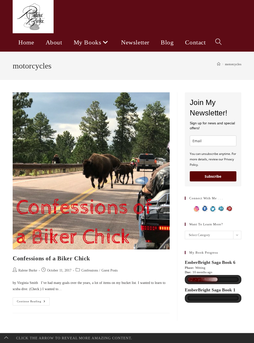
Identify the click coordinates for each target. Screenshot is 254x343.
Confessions (89, 270)
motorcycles (233, 64)
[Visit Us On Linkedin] (221, 208)
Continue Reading (33, 303)
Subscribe (213, 176)
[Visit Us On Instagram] (196, 208)
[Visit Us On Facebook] (205, 208)
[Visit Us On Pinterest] (229, 208)
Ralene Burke (27, 270)
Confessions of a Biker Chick (51, 258)
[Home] (218, 64)
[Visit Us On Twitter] (213, 208)
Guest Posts (109, 270)
